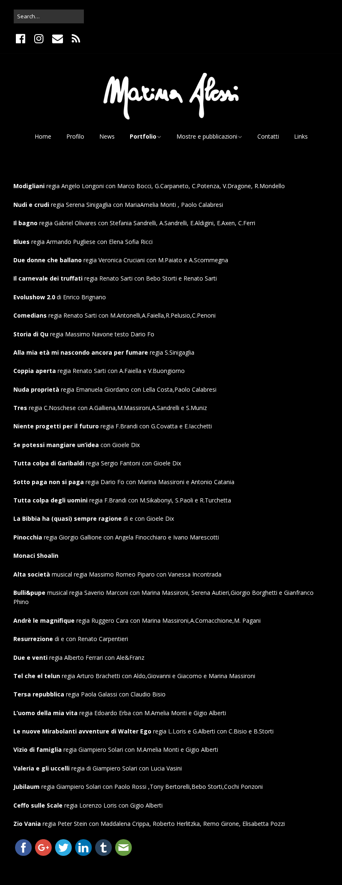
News (107, 136)
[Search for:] (48, 16)
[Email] (57, 38)
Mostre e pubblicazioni (206, 136)
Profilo (75, 136)
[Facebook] (21, 38)
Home (43, 136)
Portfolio (143, 136)
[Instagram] (38, 38)
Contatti (268, 136)
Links (301, 136)
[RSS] (75, 38)
